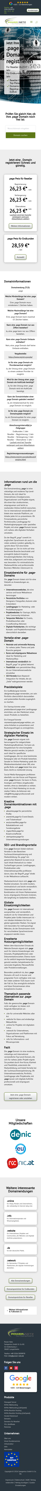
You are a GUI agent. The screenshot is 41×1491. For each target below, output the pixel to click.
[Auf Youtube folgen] (11, 1368)
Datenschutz (19, 1480)
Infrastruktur (8, 1444)
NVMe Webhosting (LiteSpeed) (15, 1408)
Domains (7, 1419)
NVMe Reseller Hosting (12, 1410)
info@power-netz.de (16, 1356)
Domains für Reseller (12, 1421)
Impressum (9, 1480)
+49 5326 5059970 (18, 1353)
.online (9, 1025)
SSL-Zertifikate (9, 1424)
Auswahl (20, 257)
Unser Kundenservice (12, 1441)
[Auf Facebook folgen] (6, 1368)
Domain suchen (21, 135)
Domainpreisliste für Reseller (20, 1297)
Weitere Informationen (20, 226)
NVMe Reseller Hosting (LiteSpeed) (17, 1413)
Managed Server (10, 1402)
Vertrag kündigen (21, 1482)
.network (9, 1030)
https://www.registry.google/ (20, 357)
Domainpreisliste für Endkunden (20, 1289)
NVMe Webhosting (11, 1405)
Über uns (7, 1438)
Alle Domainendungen (20, 1280)
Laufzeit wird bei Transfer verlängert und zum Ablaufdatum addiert (20, 217)
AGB (27, 1480)
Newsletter (8, 1449)
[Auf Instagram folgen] (16, 1368)
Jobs (5, 1446)
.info (8, 1039)
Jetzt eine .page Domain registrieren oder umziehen (20, 1096)
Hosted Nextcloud (11, 1416)
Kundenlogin (33, 10)
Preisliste (7, 1427)
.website (9, 1019)
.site (8, 1013)
